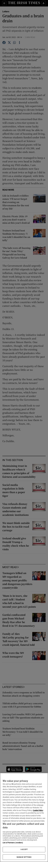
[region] (24, 817)
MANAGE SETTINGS (24, 857)
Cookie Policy (38, 810)
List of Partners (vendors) (13, 843)
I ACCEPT (24, 849)
